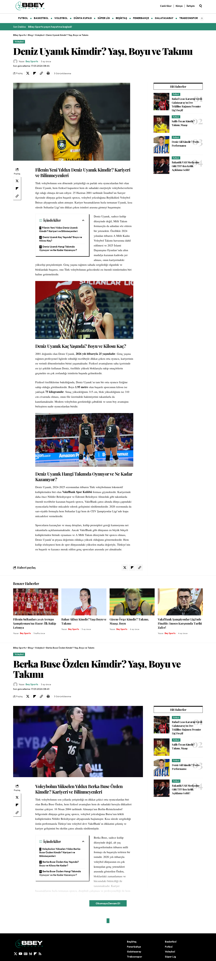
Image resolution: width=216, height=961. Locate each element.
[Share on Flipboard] (34, 73)
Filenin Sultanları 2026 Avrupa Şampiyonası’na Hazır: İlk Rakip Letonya (34, 623)
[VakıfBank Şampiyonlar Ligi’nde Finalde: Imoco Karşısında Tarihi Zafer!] (180, 601)
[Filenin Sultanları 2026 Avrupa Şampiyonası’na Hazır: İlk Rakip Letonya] (35, 601)
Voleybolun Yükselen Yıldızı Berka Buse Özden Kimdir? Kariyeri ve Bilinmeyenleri (59, 852)
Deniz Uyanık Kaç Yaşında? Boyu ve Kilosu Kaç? (60, 239)
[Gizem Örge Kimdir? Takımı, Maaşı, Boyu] (132, 601)
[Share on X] (28, 73)
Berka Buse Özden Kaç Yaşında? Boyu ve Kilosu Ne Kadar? (59, 863)
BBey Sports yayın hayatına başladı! (50, 26)
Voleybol (19, 41)
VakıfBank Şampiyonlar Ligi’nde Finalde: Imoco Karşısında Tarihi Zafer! (180, 623)
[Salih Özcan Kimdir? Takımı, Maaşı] (161, 124)
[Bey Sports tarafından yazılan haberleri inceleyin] (15, 61)
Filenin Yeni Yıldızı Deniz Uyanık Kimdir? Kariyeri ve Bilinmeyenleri (58, 229)
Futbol (176, 94)
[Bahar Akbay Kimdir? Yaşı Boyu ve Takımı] (83, 601)
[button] (200, 6)
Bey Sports (32, 61)
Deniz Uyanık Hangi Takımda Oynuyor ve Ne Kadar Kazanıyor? (58, 248)
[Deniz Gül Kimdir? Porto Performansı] (161, 144)
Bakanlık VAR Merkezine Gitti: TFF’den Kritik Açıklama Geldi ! (185, 166)
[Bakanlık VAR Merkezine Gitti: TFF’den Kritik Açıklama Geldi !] (161, 165)
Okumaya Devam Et (108, 903)
